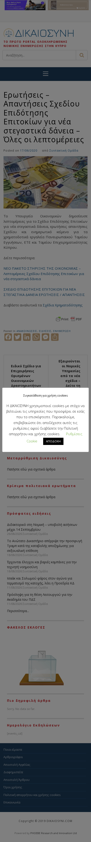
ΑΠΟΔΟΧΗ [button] (53, 441)
